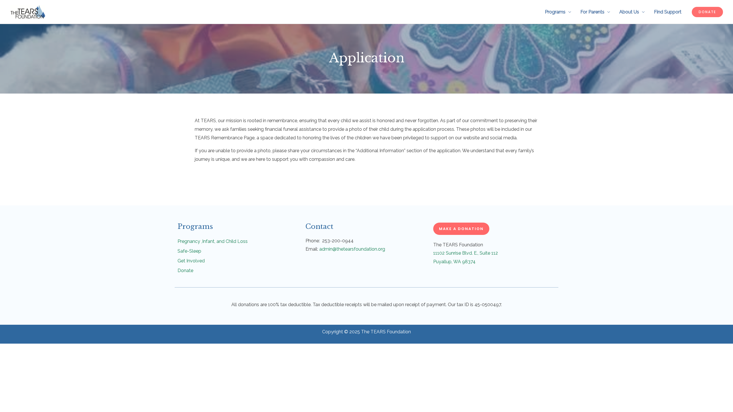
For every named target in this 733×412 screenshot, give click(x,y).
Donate (185, 270)
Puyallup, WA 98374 (454, 261)
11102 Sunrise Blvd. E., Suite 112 (466, 253)
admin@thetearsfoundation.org (352, 249)
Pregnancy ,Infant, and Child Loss (213, 241)
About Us (629, 12)
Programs (555, 12)
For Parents (592, 12)
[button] (707, 12)
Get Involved (191, 261)
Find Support (667, 12)
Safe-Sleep (189, 251)
